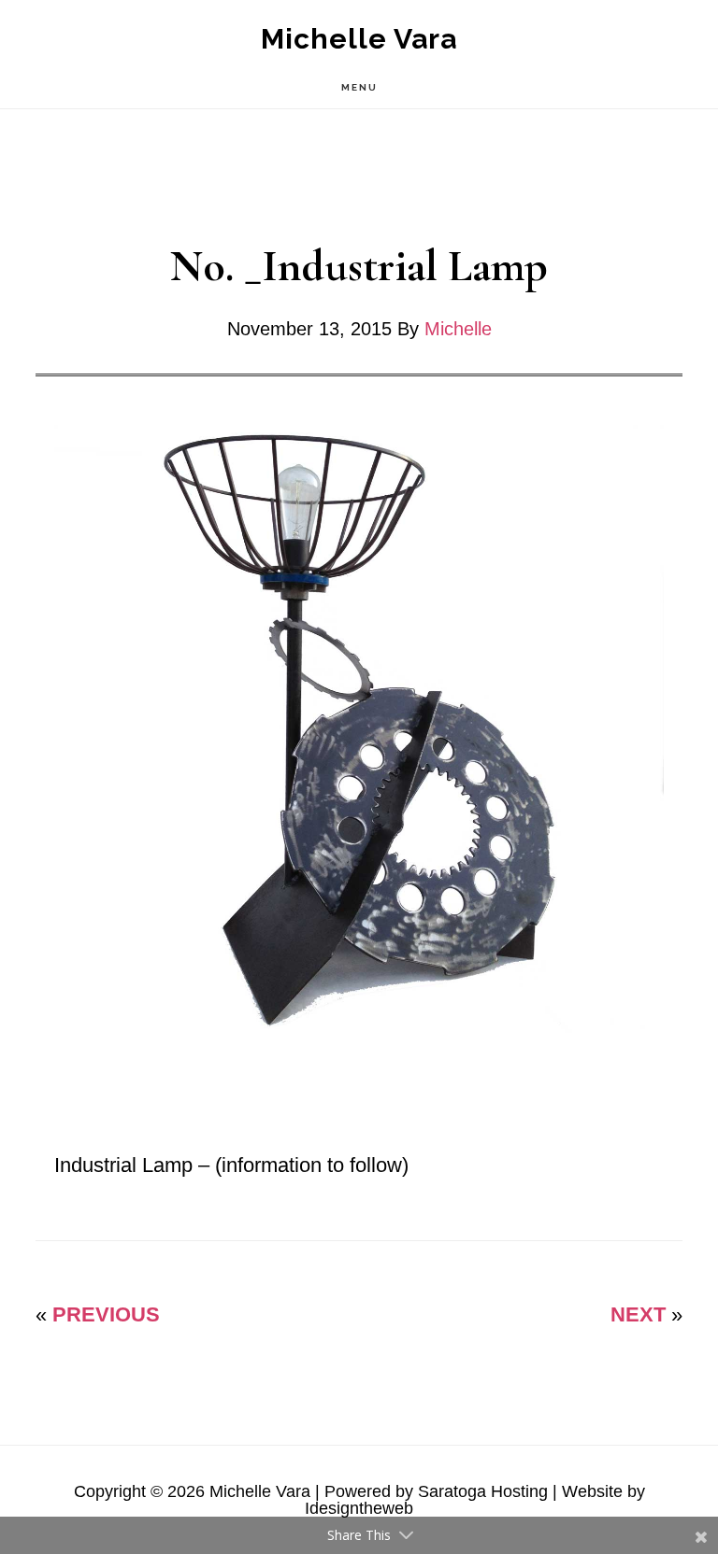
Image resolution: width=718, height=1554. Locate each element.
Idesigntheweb (359, 1508)
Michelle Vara (359, 38)
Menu (359, 87)
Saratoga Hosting (483, 1491)
